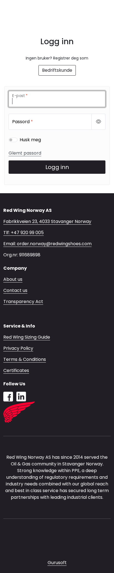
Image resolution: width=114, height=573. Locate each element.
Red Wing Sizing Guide (26, 337)
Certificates (16, 370)
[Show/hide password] (98, 122)
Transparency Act (23, 301)
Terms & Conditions (24, 359)
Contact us (15, 290)
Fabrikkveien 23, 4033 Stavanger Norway (47, 221)
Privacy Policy (18, 348)
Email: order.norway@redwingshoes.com (47, 243)
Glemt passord (25, 153)
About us (12, 279)
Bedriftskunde (57, 70)
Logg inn (57, 167)
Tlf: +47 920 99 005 (23, 232)
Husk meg (30, 140)
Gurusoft (57, 562)
